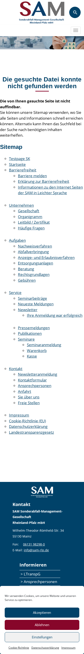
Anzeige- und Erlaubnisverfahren (46, 257)
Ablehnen (42, 625)
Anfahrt (24, 391)
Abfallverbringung (33, 251)
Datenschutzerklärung (45, 648)
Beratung (26, 268)
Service (15, 292)
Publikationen (30, 333)
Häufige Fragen (31, 228)
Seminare (26, 339)
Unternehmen (21, 205)
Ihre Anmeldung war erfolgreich (54, 315)
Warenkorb (37, 350)
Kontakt (15, 368)
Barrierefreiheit (22, 170)
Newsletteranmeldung (37, 374)
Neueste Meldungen (36, 303)
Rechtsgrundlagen (34, 274)
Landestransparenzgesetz (31, 432)
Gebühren (27, 280)
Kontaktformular (32, 380)
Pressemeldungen (34, 327)
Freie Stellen (29, 402)
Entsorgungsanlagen (35, 263)
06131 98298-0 (34, 544)
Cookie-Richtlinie (19, 648)
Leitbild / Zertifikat (34, 222)
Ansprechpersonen (34, 385)
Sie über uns (28, 397)
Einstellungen (42, 637)
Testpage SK (19, 158)
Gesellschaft (28, 210)
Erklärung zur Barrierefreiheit (43, 181)
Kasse (32, 356)
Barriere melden (32, 175)
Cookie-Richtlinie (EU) (27, 420)
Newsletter (27, 309)
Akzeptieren (42, 612)
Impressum (68, 648)
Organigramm (30, 216)
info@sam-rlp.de (36, 550)
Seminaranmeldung (44, 344)
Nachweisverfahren (35, 246)
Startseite (17, 164)
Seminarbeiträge (32, 298)
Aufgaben (17, 240)
